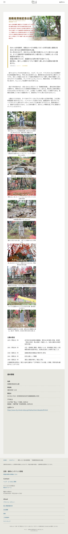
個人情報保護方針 (8, 506)
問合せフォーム (7, 487)
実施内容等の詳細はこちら (10, 474)
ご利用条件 (6, 517)
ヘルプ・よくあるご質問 (9, 481)
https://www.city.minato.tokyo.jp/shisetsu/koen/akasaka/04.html (27, 410)
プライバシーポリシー (9, 502)
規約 (4, 513)
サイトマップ (6, 521)
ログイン (62, 2)
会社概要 (5, 509)
